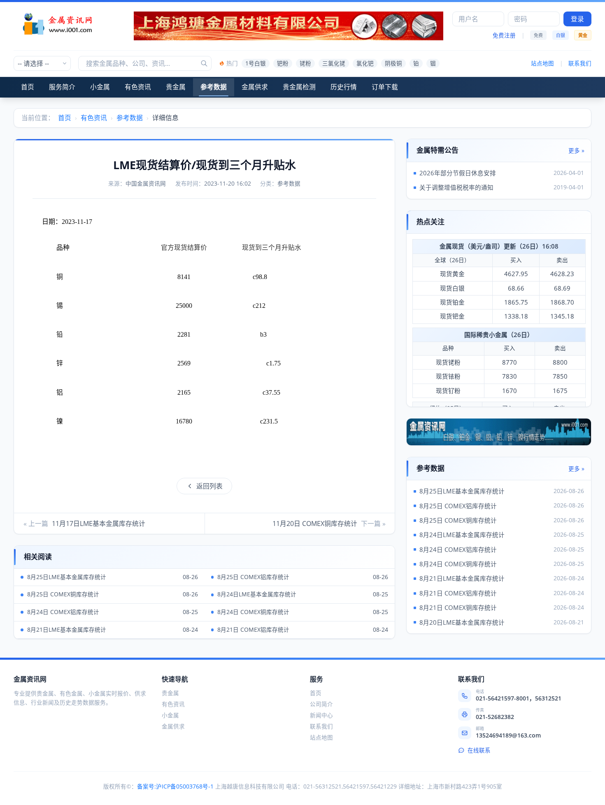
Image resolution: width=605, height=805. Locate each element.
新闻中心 (321, 715)
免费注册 (504, 35)
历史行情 (343, 86)
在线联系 (479, 750)
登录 (577, 18)
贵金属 (176, 86)
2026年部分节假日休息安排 (457, 173)
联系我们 (579, 63)
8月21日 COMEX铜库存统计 (458, 607)
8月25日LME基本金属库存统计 (462, 491)
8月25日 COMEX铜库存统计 (458, 520)
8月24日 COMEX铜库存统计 (458, 564)
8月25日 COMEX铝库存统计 (458, 506)
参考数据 (213, 86)
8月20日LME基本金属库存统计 (462, 622)
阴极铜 (393, 63)
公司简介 (321, 704)
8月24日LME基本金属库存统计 (462, 534)
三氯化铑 (333, 63)
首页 (27, 86)
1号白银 (255, 63)
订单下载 (385, 86)
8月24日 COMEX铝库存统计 (458, 549)
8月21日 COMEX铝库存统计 (458, 593)
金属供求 (255, 86)
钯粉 (283, 63)
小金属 (100, 86)
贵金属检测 (299, 86)
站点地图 (542, 63)
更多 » (576, 150)
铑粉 (305, 63)
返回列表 (209, 486)
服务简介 (62, 86)
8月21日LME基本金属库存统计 (462, 578)
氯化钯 (365, 63)
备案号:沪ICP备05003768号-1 (175, 786)
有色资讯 (138, 86)
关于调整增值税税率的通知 (456, 187)
